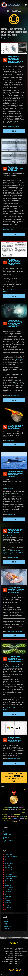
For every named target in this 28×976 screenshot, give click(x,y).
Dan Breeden (8, 861)
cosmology (14, 396)
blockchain (9, 811)
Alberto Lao (9, 557)
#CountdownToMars (9, 554)
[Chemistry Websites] (14, 798)
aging (5, 807)
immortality (17, 815)
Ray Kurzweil (6, 837)
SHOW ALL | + (5, 909)
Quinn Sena (9, 396)
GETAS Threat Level (14, 943)
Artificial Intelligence (22, 807)
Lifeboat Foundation (11, 968)
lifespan (17, 816)
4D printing (5, 833)
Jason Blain (8, 902)
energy (17, 126)
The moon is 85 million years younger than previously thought (15, 427)
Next (13, 781)
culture (22, 811)
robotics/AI (5, 292)
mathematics (18, 290)
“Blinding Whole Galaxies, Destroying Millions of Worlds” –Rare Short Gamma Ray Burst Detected (16, 323)
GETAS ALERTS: (17, 951)
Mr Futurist (5, 923)
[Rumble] (20, 970)
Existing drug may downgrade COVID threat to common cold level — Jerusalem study (16, 590)
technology (17, 820)
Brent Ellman (8, 896)
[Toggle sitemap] (23, 5)
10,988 (8, 778)
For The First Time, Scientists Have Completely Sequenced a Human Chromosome (16, 659)
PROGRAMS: (17, 960)
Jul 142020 (5, 323)
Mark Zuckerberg (7, 843)
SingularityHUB (6, 928)
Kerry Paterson (14, 376)
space (13, 440)
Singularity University (8, 840)
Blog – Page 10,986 (14, 11)
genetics (19, 708)
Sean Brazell (8, 893)
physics (18, 396)
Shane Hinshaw (9, 887)
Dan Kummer (8, 874)
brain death (12, 811)
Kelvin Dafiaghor (9, 869)
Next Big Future (7, 925)
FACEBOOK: (5, 948)
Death (24, 811)
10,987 (22, 776)
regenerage (14, 818)
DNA (4, 836)
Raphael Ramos (9, 889)
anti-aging (15, 807)
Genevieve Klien (9, 854)
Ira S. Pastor (8, 906)
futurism (13, 515)
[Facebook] (9, 970)
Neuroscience (3, 818)
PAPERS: (16, 962)
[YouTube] (17, 970)
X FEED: (5, 953)
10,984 (6, 776)
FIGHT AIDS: (7, 957)
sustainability (12, 820)
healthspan (5, 815)
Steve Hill (7, 894)
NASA (26, 816)
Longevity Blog (6, 921)
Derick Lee (7, 883)
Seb (6, 898)
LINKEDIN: (6, 951)
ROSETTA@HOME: (5, 962)
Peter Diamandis (7, 834)
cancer (15, 811)
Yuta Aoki (7, 882)
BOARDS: (16, 955)
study (14, 384)
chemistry (11, 230)
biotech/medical (6, 230)
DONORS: (9, 955)
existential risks (6, 813)
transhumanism (23, 820)
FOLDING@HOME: (6, 960)
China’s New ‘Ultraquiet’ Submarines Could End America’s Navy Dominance (16, 474)
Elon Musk (5, 839)
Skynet (4, 841)
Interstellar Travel (24, 815)
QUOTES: (16, 964)
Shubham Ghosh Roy (10, 858)
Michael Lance (8, 900)
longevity (22, 816)
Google (19, 813)
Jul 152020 (5, 60)
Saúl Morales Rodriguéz (11, 126)
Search (25, 789)
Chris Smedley (8, 907)
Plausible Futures (7, 926)
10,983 (21, 774)
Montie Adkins (8, 904)
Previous (10, 774)
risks (2, 820)
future (14, 813)
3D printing (5, 832)
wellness (14, 822)
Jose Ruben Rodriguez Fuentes (12, 872)
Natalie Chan (8, 891)
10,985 (11, 776)
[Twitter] (11, 970)
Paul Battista (8, 865)
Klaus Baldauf (8, 878)
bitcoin (5, 811)
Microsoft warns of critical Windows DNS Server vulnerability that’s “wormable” (15, 739)
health (23, 813)
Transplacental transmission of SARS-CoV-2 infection (15, 169)
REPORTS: (16, 957)
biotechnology (22, 809)
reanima (9, 818)
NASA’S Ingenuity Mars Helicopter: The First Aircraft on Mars (15, 531)
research (25, 818)
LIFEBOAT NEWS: (18, 948)
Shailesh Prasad (9, 863)
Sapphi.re (23, 968)
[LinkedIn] (14, 970)
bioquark (11, 809)
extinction (10, 813)
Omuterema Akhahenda (11, 290)
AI (7, 807)
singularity (5, 820)
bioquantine (5, 809)
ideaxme (12, 815)
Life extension (11, 816)
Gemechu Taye (8, 867)
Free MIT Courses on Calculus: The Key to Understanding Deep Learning (14, 262)
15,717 (19, 778)
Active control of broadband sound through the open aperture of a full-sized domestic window (15, 59)
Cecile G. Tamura (9, 880)
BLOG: (16, 953)
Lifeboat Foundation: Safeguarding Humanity (10, 5)
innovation (14, 557)
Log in (4, 38)
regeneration (21, 818)
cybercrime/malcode (16, 759)
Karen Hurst (8, 871)
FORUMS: (10, 964)
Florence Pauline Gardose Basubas (13, 228)
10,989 (14, 778)
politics (6, 818)
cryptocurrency (19, 811)
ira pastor (4, 816)
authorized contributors (12, 38)
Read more (14, 131)
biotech (16, 809)
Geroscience (6, 919)
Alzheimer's (10, 807)
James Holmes (9, 488)
